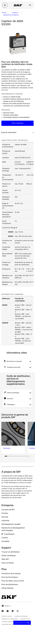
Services (4, 517)
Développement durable (10, 524)
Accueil (4, 12)
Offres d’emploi (7, 588)
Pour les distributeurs (9, 584)
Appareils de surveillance (11, 15)
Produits (4, 513)
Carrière (4, 538)
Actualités (5, 541)
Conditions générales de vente (11, 621)
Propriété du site (25, 619)
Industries (5, 520)
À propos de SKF (8, 510)
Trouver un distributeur (10, 552)
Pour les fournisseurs (9, 577)
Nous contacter (7, 563)
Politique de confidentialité (10, 619)
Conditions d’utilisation (21, 616)
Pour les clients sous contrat (12, 581)
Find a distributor (17, 123)
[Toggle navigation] (4, 5)
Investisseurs (9, 534)
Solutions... (15, 12)
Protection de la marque (10, 573)
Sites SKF (5, 559)
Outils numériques (8, 555)
